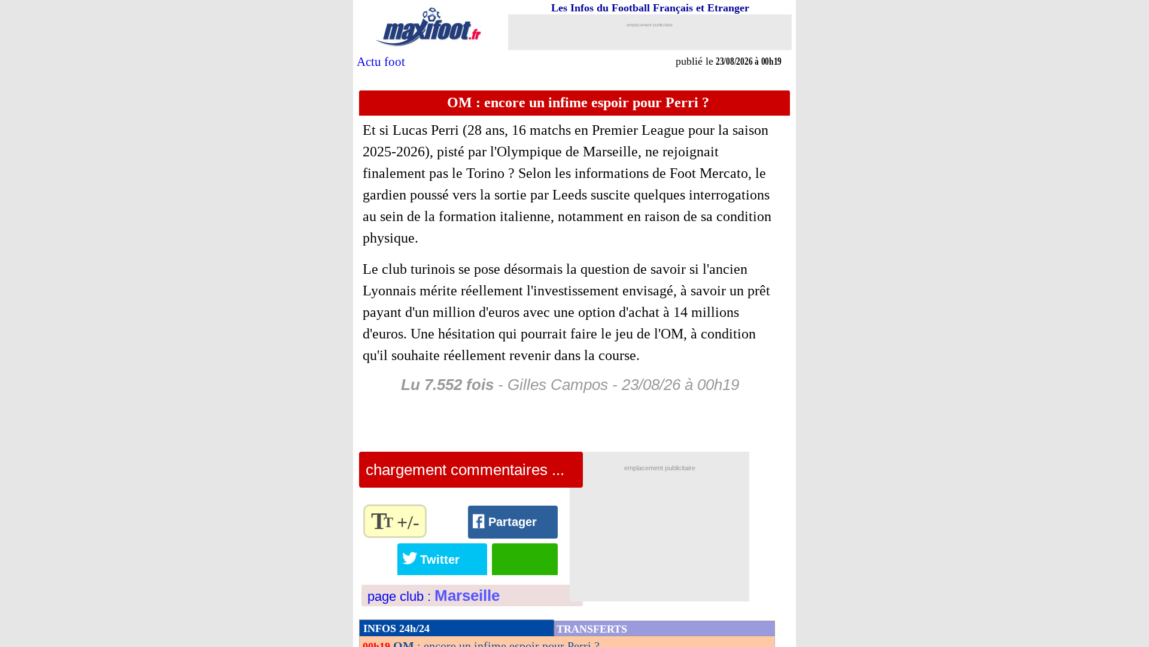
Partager (557, 536)
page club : (433, 545)
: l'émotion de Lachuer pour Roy (487, 614)
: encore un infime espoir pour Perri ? (496, 594)
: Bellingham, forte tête (460, 633)
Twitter (613, 536)
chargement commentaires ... (465, 470)
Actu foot (381, 62)
